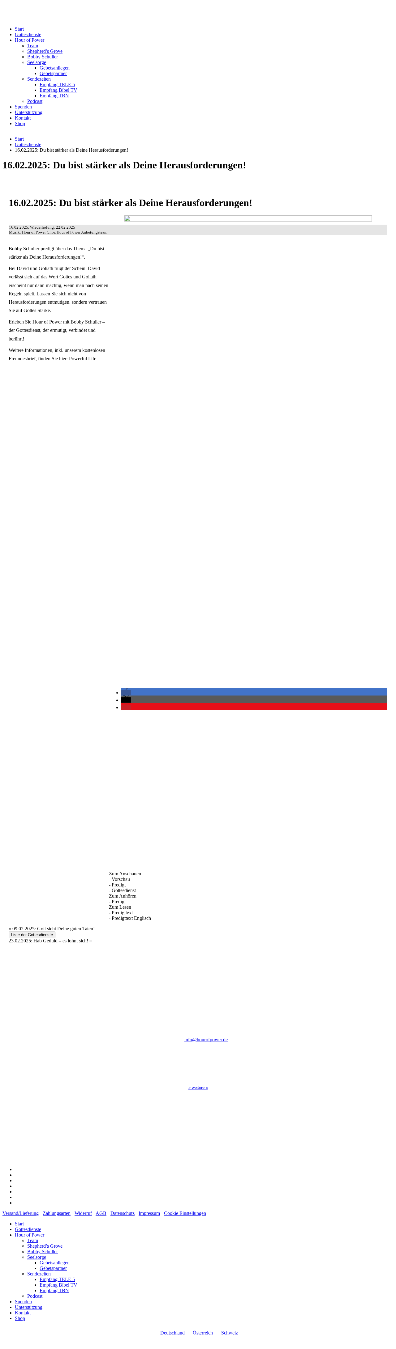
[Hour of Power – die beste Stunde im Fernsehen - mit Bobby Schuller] (95, 18)
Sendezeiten (39, 79)
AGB (101, 1213)
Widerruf (83, 1213)
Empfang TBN (54, 95)
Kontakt (23, 118)
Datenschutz (122, 1213)
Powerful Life (82, 358)
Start (19, 29)
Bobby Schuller (42, 56)
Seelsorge (36, 62)
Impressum (149, 1213)
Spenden (23, 106)
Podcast (34, 101)
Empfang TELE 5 (57, 84)
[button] (126, 692)
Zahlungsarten (57, 1213)
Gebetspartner (53, 73)
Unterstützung (28, 112)
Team (32, 45)
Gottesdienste (28, 34)
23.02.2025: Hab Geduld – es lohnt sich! (50, 940)
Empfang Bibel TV (58, 90)
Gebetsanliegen (55, 67)
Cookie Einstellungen (185, 1213)
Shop (20, 123)
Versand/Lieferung (20, 1213)
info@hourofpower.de (206, 1039)
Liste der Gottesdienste (32, 934)
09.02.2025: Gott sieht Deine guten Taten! (52, 928)
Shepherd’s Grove (44, 51)
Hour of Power (29, 40)
